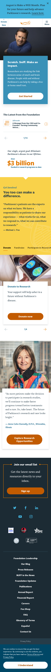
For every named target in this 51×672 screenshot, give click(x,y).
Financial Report (25, 598)
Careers (25, 603)
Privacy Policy (25, 641)
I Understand (25, 665)
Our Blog (25, 564)
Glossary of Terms (25, 620)
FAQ (25, 615)
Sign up (25, 491)
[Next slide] (45, 138)
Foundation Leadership (26, 558)
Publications (25, 586)
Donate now (25, 316)
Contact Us (25, 631)
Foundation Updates (25, 581)
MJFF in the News (25, 575)
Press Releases (25, 569)
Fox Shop (25, 609)
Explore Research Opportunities (24, 439)
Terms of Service (33, 654)
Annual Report (25, 592)
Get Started (25, 96)
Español (25, 626)
